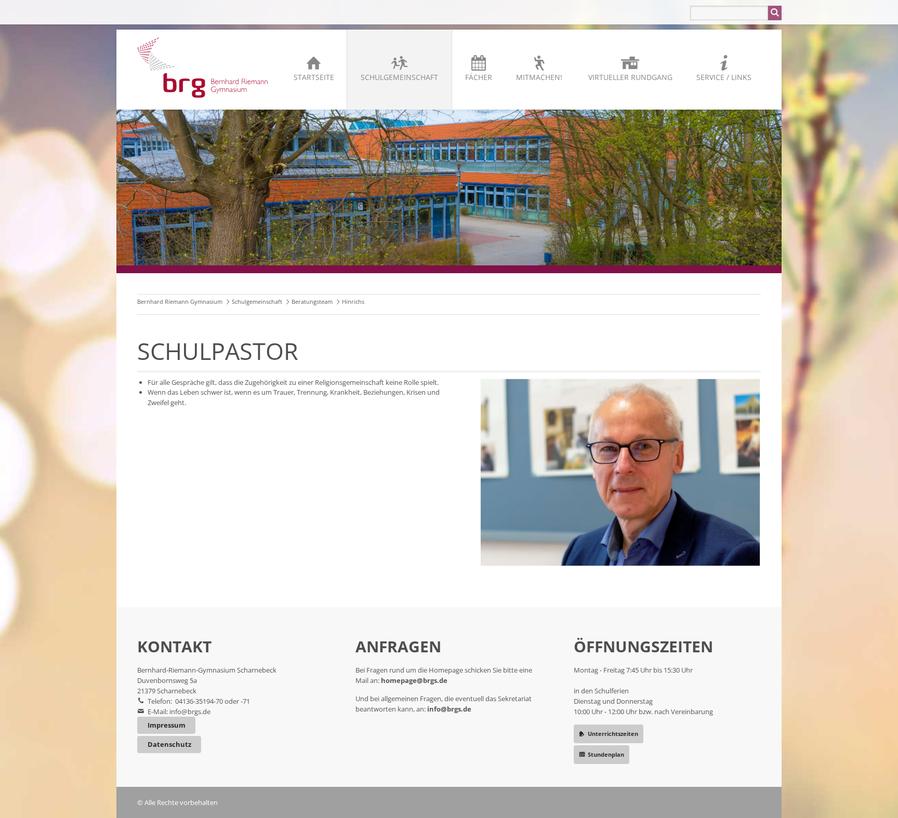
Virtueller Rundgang (630, 77)
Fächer (478, 77)
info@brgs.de (189, 711)
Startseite (314, 77)
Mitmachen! (539, 77)
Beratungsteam (312, 301)
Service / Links (723, 77)
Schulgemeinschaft (399, 77)
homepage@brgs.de (414, 680)
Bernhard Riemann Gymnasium (179, 301)
